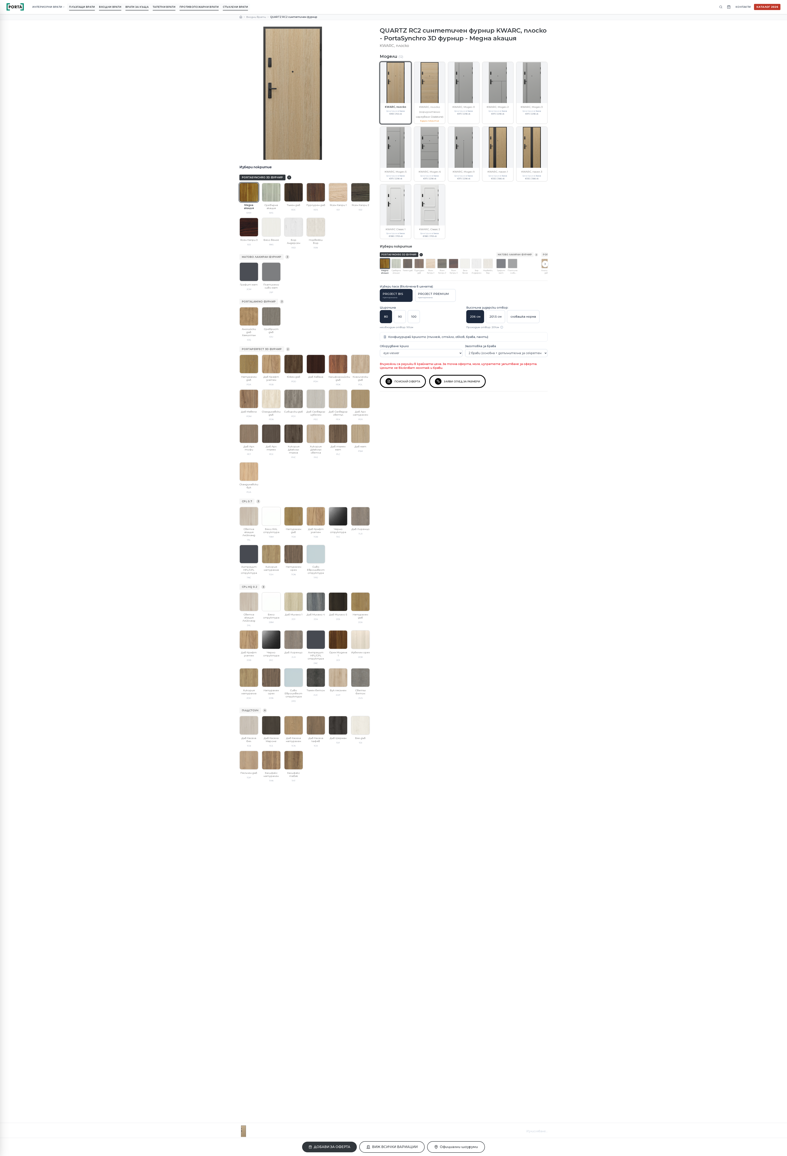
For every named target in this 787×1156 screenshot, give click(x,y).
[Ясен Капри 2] (360, 192)
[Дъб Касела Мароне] (271, 725)
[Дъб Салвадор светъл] (338, 398)
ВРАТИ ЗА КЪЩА (137, 6)
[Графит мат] (248, 271)
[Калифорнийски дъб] (338, 364)
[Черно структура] (338, 516)
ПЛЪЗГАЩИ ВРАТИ (82, 6)
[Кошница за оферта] (728, 6)
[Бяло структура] (271, 601)
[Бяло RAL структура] (271, 516)
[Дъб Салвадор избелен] (315, 398)
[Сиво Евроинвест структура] (315, 554)
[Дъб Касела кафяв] (315, 725)
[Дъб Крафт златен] (271, 364)
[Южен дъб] (293, 364)
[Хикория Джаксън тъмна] (293, 433)
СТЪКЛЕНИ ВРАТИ (235, 6)
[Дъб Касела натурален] (293, 725)
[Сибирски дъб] (293, 398)
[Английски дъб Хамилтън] (248, 316)
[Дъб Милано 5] (338, 601)
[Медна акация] (248, 192)
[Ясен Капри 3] (248, 227)
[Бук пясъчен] (338, 677)
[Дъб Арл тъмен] (271, 433)
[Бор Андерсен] (293, 227)
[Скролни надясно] (545, 264)
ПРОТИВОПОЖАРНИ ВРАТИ (199, 6)
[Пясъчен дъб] (248, 760)
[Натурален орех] (293, 554)
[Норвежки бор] (315, 227)
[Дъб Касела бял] (248, 725)
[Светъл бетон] (360, 677)
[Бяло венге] (271, 227)
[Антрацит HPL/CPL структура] (248, 554)
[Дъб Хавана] (315, 364)
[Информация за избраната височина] (501, 327)
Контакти (743, 6)
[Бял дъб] (360, 725)
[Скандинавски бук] (248, 471)
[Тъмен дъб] (293, 192)
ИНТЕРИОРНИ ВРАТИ (47, 6)
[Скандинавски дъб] (271, 398)
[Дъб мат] (360, 433)
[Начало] (240, 17)
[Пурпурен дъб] (315, 192)
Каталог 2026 (767, 6)
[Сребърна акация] (271, 192)
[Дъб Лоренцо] (360, 516)
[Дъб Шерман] (338, 725)
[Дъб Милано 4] (315, 601)
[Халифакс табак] (293, 760)
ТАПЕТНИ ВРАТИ (164, 6)
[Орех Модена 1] (338, 639)
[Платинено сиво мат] (271, 271)
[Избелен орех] (360, 639)
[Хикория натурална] (271, 554)
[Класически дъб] (360, 364)
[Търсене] (721, 7)
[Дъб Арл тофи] (248, 433)
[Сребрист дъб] (271, 316)
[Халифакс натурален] (271, 760)
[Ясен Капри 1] (338, 192)
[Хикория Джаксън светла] (315, 433)
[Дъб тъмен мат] (338, 433)
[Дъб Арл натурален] (360, 398)
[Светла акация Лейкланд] (248, 516)
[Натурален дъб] (248, 364)
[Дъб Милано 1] (293, 601)
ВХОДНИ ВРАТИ (110, 6)
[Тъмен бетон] (315, 677)
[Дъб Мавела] (248, 398)
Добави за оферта (332, 1147)
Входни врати (256, 16)
